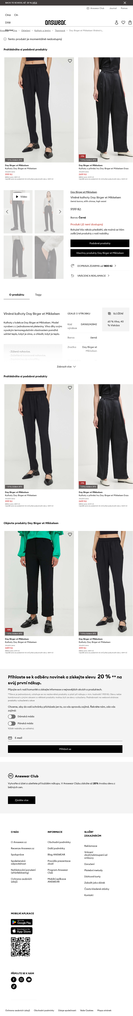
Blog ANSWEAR (56, 854)
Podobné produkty (100, 243)
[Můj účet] (116, 22)
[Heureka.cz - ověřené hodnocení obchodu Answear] (24, 1000)
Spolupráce (17, 854)
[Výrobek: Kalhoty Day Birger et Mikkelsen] (39, 109)
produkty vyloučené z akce (21, 700)
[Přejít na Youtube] (29, 980)
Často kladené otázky (96, 888)
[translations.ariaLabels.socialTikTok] (14, 986)
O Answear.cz (19, 842)
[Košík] (130, 22)
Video (23, 196)
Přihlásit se (65, 749)
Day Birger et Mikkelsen (83, 192)
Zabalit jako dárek (94, 882)
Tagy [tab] (38, 294)
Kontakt (88, 895)
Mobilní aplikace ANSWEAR (57, 880)
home (9, 30)
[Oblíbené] (123, 22)
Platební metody (93, 870)
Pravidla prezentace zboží (59, 862)
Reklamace (90, 845)
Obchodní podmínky (59, 842)
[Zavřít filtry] (125, 3)
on (16, 15)
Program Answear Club (58, 871)
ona (8, 15)
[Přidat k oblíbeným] (70, 60)
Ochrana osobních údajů (21, 880)
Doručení (89, 864)
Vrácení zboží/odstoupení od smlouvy (95, 855)
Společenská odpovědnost (18, 862)
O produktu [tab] (16, 294)
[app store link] (21, 930)
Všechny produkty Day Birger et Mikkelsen (100, 253)
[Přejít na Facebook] (13, 980)
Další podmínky (56, 848)
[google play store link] (21, 922)
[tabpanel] (67, 334)
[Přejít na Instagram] (21, 980)
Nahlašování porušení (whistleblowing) (23, 871)
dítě (8, 22)
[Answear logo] (55, 22)
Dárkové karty (92, 876)
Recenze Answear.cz (22, 848)
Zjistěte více (21, 800)
